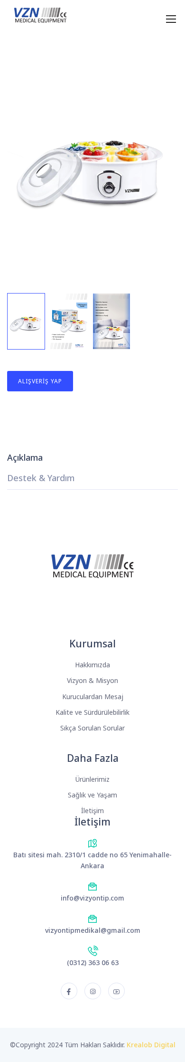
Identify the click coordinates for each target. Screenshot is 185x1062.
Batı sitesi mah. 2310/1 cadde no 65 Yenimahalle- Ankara (92, 860)
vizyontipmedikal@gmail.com (92, 930)
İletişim (92, 810)
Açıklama (25, 458)
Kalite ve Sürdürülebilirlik (93, 712)
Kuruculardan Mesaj (92, 696)
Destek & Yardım (40, 479)
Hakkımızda (92, 664)
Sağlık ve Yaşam (92, 794)
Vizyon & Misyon (92, 680)
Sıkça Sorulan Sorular (92, 727)
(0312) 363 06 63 (93, 962)
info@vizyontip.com (92, 897)
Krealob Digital (151, 1044)
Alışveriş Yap (40, 381)
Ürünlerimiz (92, 779)
